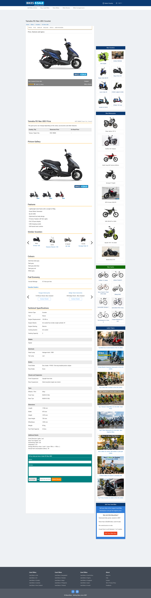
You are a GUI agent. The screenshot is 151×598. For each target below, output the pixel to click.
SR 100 (68, 246)
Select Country (108, 3)
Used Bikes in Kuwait (85, 585)
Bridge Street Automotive (75, 293)
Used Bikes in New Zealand (35, 585)
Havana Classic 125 (52, 247)
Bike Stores (66, 8)
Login (119, 3)
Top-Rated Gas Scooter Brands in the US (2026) (110, 348)
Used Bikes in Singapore (86, 580)
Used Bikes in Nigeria (85, 578)
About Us (108, 575)
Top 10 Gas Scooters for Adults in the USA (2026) (110, 498)
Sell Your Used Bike (110, 504)
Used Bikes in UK (33, 578)
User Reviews (59, 27)
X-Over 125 (36, 246)
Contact (108, 580)
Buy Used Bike (44, 8)
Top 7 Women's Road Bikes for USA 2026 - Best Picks (111, 407)
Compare (86, 81)
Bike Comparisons (79, 8)
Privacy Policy (112, 583)
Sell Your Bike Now (110, 533)
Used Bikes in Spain (85, 583)
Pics (34, 27)
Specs (51, 27)
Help (107, 578)
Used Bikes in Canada (34, 580)
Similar (39, 27)
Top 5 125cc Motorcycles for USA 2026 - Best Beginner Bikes (110, 431)
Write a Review (88, 84)
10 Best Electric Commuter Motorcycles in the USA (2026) (110, 368)
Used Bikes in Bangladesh (61, 575)
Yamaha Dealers (33, 287)
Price (30, 27)
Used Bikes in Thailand (60, 585)
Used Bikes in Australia (34, 583)
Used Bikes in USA (33, 575)
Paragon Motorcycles (44, 293)
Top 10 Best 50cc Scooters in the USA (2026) (110, 387)
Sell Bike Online (32, 8)
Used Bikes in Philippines (61, 583)
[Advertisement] (75, 15)
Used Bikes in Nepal (59, 580)
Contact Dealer (44, 299)
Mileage (45, 27)
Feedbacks (108, 585)
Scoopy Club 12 (83, 246)
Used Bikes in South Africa (86, 575)
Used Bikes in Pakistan (60, 578)
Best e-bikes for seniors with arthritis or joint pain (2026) (110, 452)
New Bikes (56, 8)
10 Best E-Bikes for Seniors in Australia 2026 (110, 475)
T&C (107, 583)
